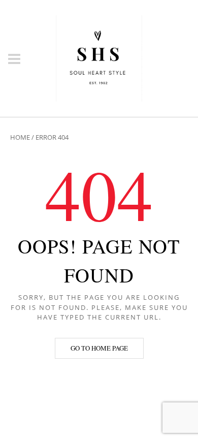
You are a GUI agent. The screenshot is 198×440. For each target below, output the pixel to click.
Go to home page (99, 348)
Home (20, 137)
